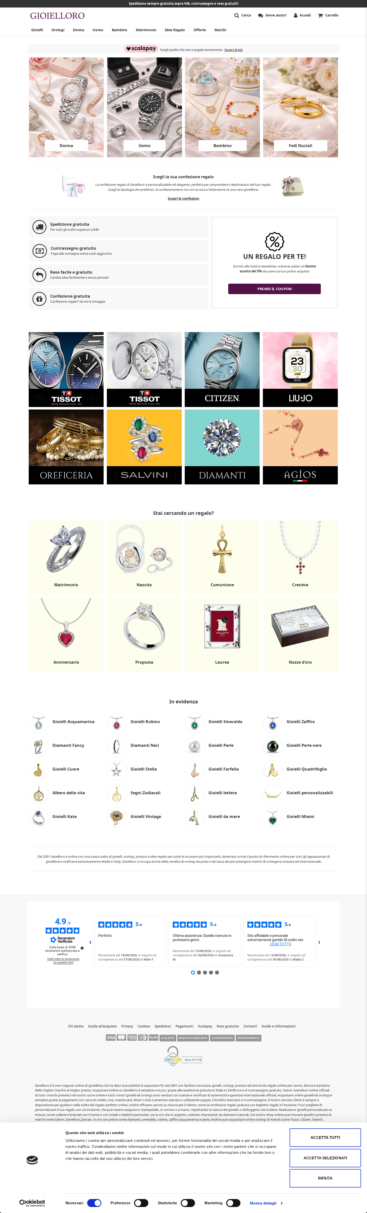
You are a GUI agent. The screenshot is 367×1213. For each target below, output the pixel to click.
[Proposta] (144, 672)
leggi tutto (280, 944)
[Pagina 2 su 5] (199, 973)
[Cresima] (300, 595)
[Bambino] (222, 155)
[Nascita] (144, 595)
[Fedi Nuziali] (300, 155)
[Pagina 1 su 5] (193, 973)
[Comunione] (222, 595)
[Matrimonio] (66, 595)
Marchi (220, 29)
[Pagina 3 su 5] (205, 973)
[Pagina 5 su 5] (217, 973)
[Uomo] (144, 155)
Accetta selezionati (325, 1158)
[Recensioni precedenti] (90, 941)
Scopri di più (233, 49)
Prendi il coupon (274, 288)
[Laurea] (222, 672)
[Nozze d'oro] (300, 672)
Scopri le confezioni (183, 198)
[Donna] (66, 155)
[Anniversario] (66, 672)
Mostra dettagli (263, 1203)
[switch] (141, 1203)
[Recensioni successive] (319, 941)
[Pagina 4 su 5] (211, 973)
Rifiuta (325, 1178)
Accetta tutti (325, 1137)
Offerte (199, 29)
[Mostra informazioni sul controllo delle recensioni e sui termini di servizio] (82, 948)
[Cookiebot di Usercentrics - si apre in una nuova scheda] (32, 1203)
